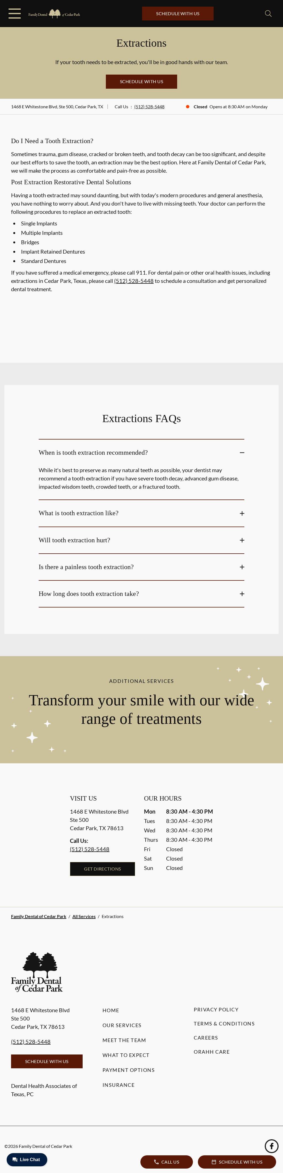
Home (111, 1010)
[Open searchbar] (268, 13)
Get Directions (102, 868)
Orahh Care (212, 1052)
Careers (206, 1038)
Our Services (122, 1025)
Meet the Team (124, 1040)
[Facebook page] (272, 1146)
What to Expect (126, 1055)
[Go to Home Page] (54, 13)
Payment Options (129, 1070)
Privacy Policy (216, 1009)
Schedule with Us (178, 13)
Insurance (119, 1085)
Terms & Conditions (224, 1024)
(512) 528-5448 (149, 106)
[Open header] (15, 13)
